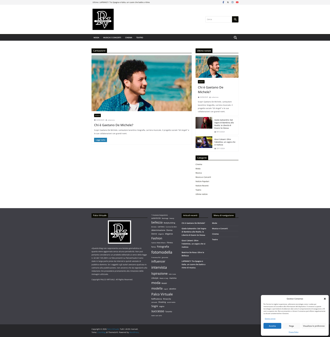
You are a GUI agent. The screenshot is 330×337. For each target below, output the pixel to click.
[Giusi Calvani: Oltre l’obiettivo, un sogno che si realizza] (204, 143)
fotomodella (161, 252)
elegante (161, 234)
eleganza (169, 233)
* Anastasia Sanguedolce (159, 215)
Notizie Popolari (202, 181)
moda (155, 282)
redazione (111, 120)
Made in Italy (164, 278)
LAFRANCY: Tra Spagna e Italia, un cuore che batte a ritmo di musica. (193, 264)
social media (171, 302)
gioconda (165, 257)
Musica (97, 115)
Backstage (165, 218)
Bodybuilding (169, 223)
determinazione (158, 230)
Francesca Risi (156, 257)
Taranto (168, 311)
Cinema (128, 37)
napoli (166, 289)
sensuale (154, 302)
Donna (169, 230)
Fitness (170, 242)
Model (164, 283)
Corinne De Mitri (171, 227)
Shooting (162, 302)
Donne (154, 234)
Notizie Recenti (202, 185)
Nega (291, 326)
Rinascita (167, 299)
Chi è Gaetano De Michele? (113, 125)
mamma (172, 278)
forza (153, 247)
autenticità (156, 218)
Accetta (272, 326)
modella (157, 288)
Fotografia (163, 246)
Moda (96, 37)
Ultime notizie (202, 194)
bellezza (157, 222)
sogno (161, 306)
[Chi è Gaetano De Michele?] (142, 83)
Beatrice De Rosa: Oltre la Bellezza (114, 2)
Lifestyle (154, 278)
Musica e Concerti (112, 37)
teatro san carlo (156, 315)
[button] (325, 298)
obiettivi (172, 289)
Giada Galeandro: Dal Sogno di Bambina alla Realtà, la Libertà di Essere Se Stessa (224, 124)
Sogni (154, 306)
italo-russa (172, 274)
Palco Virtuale (162, 294)
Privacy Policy (293, 332)
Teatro (139, 37)
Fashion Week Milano (158, 243)
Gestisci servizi (270, 319)
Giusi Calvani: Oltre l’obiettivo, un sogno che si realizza (224, 142)
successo (157, 311)
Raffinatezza (156, 299)
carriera (161, 227)
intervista (159, 267)
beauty (172, 218)
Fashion (156, 238)
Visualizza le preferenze (314, 326)
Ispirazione (159, 273)
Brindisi (153, 227)
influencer (158, 261)
